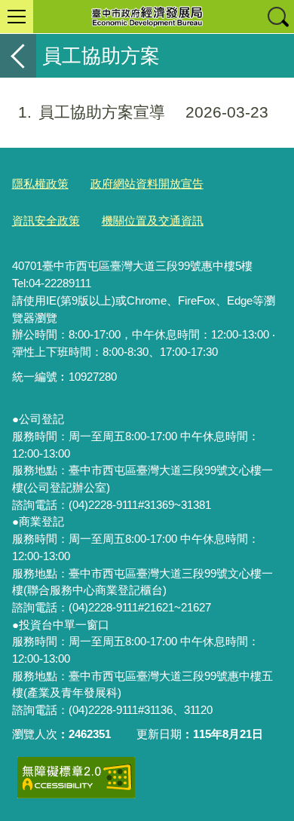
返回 (18, 56)
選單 (16, 16)
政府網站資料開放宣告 (147, 183)
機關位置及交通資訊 (153, 220)
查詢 (277, 16)
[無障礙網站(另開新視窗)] (76, 777)
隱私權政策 (40, 183)
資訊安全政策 (46, 220)
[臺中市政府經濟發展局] (147, 16)
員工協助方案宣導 (143, 112)
